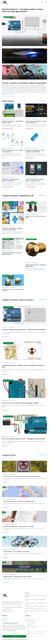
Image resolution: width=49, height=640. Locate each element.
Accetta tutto (14, 636)
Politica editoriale (41, 633)
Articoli (27, 593)
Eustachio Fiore (5, 287)
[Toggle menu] (46, 2)
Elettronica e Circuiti (29, 128)
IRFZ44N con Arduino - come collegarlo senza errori (35, 608)
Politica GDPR (34, 633)
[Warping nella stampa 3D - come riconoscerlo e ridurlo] (24, 55)
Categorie (27, 615)
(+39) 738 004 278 (7, 609)
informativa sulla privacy (12, 630)
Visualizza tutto (42, 100)
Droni (4, 157)
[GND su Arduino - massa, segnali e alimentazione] (24, 30)
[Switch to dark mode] (43, 2)
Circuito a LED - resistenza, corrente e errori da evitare (35, 606)
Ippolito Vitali (4, 148)
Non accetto (14, 633)
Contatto (28, 633)
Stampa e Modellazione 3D (8, 49)
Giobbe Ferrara (5, 119)
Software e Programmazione (8, 186)
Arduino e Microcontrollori (8, 17)
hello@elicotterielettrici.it (8, 610)
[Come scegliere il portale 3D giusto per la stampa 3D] (24, 72)
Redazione (4, 615)
